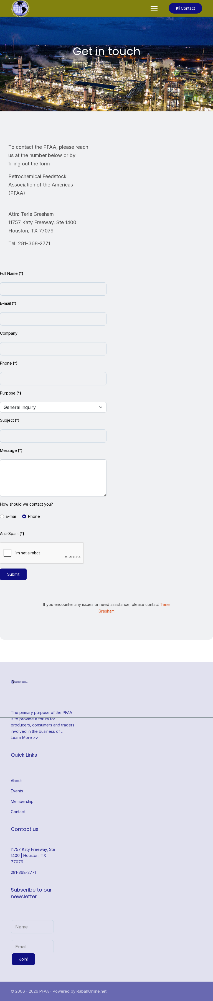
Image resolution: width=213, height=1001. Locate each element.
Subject (9, 420)
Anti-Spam (12, 533)
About (16, 780)
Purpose (10, 393)
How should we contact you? (26, 504)
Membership (22, 801)
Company (8, 333)
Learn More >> (25, 737)
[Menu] (154, 8)
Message (11, 450)
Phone (8, 363)
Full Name (11, 273)
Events (17, 790)
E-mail (8, 303)
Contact (187, 8)
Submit (13, 574)
